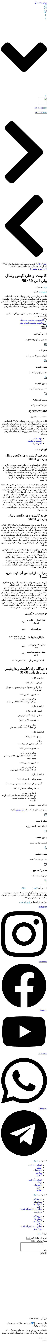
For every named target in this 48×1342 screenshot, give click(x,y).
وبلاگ (39, 1206)
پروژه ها (38, 1201)
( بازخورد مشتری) (38, 269)
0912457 (41, 112)
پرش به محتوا (41, 2)
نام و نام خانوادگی (39, 1238)
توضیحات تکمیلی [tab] (34, 441)
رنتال (39, 264)
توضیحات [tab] (37, 438)
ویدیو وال (38, 1170)
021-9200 (41, 108)
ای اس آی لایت (35, 1165)
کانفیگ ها (37, 1204)
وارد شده (20, 810)
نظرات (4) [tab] (37, 443)
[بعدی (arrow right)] (43, 1340)
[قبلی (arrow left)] (46, 1340)
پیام (45, 1250)
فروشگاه (38, 1199)
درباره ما (38, 1212)
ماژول (39, 1173)
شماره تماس (41, 1241)
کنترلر (39, 1175)
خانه (45, 264)
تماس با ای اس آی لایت (31, 1209)
